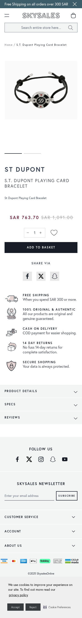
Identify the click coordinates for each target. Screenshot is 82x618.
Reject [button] (33, 607)
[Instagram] (41, 459)
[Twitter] (29, 459)
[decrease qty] (28, 232)
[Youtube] (64, 459)
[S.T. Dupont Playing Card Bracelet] (13, 153)
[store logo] (41, 15)
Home (9, 44)
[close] (75, 4)
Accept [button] (15, 607)
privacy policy (18, 595)
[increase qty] (41, 232)
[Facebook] (17, 459)
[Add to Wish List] (54, 233)
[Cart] (73, 15)
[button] (57, 607)
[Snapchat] (53, 459)
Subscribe (66, 495)
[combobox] (41, 27)
